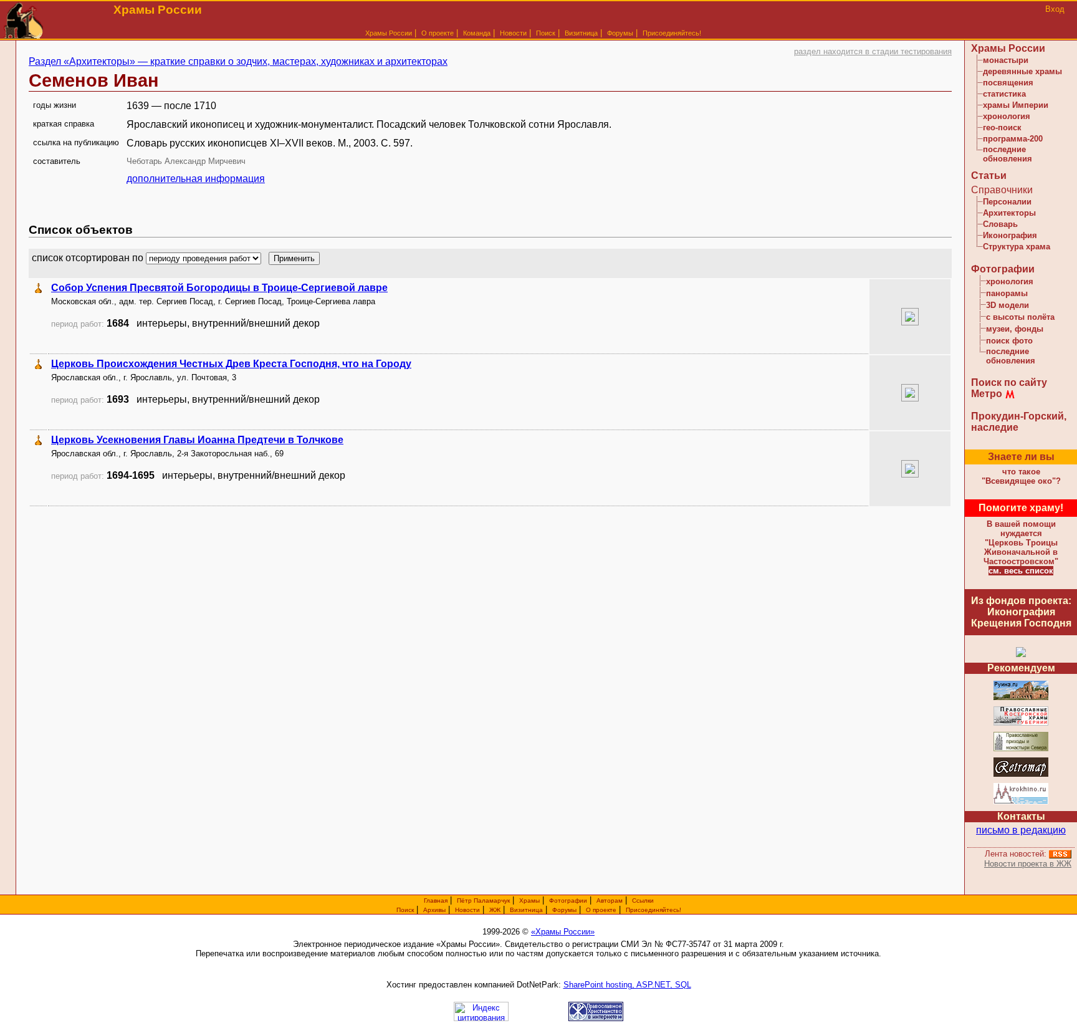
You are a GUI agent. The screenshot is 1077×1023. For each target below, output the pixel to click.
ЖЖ (494, 909)
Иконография (1010, 235)
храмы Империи (1015, 105)
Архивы (434, 909)
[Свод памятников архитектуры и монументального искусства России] (1021, 698)
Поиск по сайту (1009, 382)
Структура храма (1016, 246)
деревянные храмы (1022, 71)
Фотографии (1003, 269)
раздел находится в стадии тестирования (873, 51)
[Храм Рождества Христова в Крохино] (1021, 802)
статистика (1004, 93)
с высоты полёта (1020, 317)
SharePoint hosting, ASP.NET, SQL (627, 984)
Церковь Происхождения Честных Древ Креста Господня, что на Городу (231, 363)
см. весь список (1020, 570)
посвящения (1008, 82)
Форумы (620, 33)
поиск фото (1009, 340)
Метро (986, 393)
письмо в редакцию (1021, 830)
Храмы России (388, 33)
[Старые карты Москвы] (1021, 774)
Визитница (581, 33)
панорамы (1007, 293)
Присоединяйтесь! (672, 33)
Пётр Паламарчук (483, 900)
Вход (1055, 9)
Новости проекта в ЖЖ (1027, 863)
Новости (513, 33)
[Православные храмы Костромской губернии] (1021, 723)
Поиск (545, 33)
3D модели (1007, 305)
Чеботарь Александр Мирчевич (186, 161)
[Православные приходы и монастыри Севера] (1021, 749)
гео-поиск (1002, 127)
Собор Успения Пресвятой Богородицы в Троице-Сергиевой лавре (219, 287)
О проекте (601, 909)
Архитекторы (1009, 213)
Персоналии (1007, 201)
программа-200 (1013, 138)
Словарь (1000, 224)
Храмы (529, 900)
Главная (436, 900)
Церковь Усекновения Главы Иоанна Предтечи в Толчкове (197, 440)
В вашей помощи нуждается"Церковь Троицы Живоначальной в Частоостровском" (1021, 542)
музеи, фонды (1014, 329)
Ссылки (643, 900)
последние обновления (1007, 154)
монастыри (1005, 60)
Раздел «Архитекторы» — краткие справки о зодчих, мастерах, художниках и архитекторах (238, 61)
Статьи (989, 175)
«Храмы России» (563, 931)
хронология (1006, 116)
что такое (1021, 476)
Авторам (609, 900)
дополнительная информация (196, 178)
